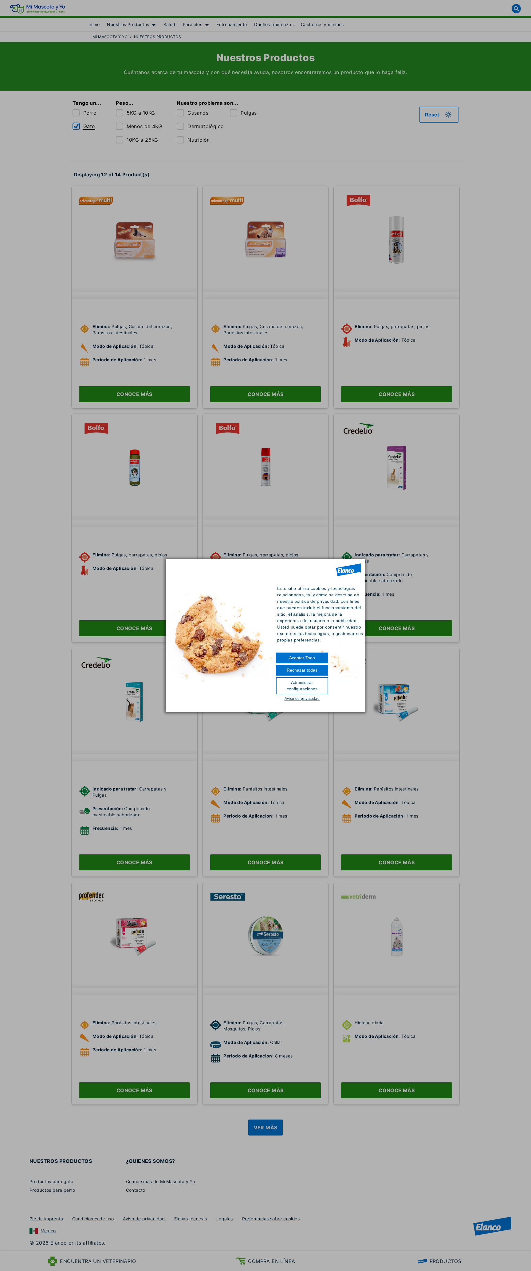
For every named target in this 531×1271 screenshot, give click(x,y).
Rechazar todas (302, 670)
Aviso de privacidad (302, 698)
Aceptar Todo (302, 657)
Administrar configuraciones (302, 685)
